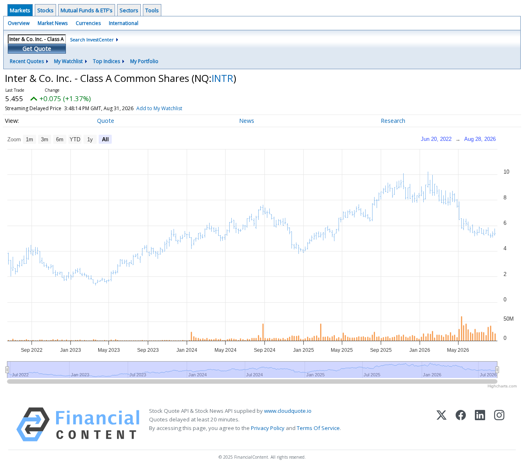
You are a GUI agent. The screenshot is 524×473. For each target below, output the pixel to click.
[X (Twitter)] (441, 424)
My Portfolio (144, 61)
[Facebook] (460, 424)
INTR (222, 78)
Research (393, 120)
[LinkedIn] (480, 424)
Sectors (129, 10)
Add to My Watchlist (159, 108)
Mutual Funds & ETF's (87, 10)
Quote (105, 120)
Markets (20, 10)
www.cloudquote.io (288, 410)
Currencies (88, 23)
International (123, 23)
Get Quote (37, 48)
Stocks (45, 10)
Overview (18, 23)
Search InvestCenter (92, 39)
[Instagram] (499, 424)
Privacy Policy (268, 428)
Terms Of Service (318, 428)
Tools (152, 10)
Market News (53, 23)
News (246, 120)
